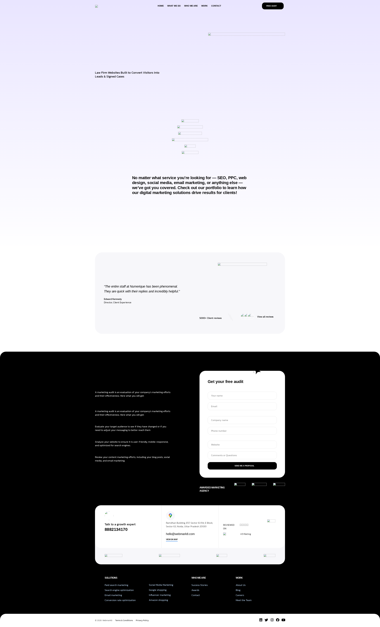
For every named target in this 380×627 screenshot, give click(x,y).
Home (161, 6)
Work (204, 6)
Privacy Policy (142, 620)
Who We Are (191, 6)
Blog (238, 590)
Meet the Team (244, 600)
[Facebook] (277, 620)
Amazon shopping (158, 600)
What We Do (174, 6)
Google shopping (158, 590)
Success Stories (199, 585)
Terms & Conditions (124, 620)
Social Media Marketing (161, 585)
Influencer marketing (160, 595)
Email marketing (113, 595)
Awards (195, 590)
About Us (241, 585)
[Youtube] (283, 620)
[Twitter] (266, 620)
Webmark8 (107, 620)
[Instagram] (272, 620)
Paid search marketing (116, 585)
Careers (240, 595)
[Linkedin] (260, 620)
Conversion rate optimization (120, 600)
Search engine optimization (119, 590)
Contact (216, 6)
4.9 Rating (245, 534)
